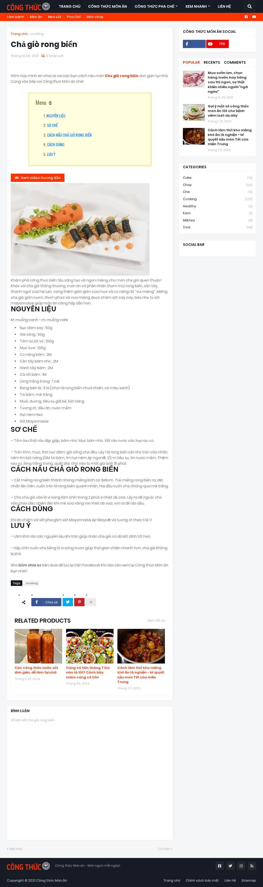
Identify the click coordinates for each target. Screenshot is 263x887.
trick (217, 227)
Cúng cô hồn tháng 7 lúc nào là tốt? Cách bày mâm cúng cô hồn (88, 672)
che (217, 191)
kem (217, 213)
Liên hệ (230, 880)
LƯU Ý (51, 154)
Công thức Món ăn (51, 880)
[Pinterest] (79, 602)
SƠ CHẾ (52, 125)
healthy (217, 206)
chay (217, 184)
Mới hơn (16, 848)
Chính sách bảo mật (202, 880)
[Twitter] (68, 602)
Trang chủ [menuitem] (69, 6)
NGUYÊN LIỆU (55, 115)
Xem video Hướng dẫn (41, 177)
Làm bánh (15, 16)
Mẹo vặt (54, 16)
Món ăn (36, 16)
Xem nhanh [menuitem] (196, 6)
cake (217, 177)
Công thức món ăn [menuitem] (107, 6)
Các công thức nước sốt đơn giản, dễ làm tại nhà (36, 670)
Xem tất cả (156, 620)
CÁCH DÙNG (55, 144)
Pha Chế (74, 16)
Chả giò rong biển (122, 75)
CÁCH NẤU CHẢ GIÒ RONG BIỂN (69, 135)
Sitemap (248, 880)
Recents (212, 62)
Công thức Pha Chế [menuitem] (154, 6)
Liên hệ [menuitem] (224, 6)
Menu (41, 102)
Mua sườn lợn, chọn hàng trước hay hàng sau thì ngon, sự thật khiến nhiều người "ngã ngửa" (228, 82)
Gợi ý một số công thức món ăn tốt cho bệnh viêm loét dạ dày (228, 111)
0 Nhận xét (54, 55)
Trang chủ (19, 33)
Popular (191, 62)
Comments (235, 62)
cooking (37, 33)
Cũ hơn (164, 848)
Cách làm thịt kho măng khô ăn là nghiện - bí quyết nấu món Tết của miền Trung (140, 675)
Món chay (95, 16)
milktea (217, 220)
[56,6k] (194, 44)
